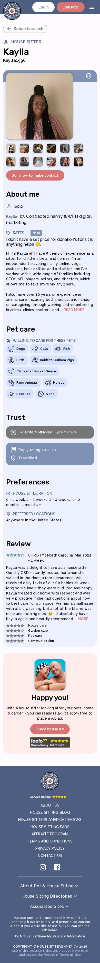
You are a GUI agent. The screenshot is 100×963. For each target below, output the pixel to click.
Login (43, 7)
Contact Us (50, 855)
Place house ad (50, 729)
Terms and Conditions (50, 841)
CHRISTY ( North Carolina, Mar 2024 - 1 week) (60, 557)
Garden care (38, 630)
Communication (41, 641)
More (83, 619)
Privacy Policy (50, 848)
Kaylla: (12, 216)
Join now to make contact (35, 175)
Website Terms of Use (62, 955)
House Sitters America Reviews (50, 820)
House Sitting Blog (50, 812)
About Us (50, 805)
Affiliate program (50, 834)
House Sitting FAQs (50, 827)
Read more (74, 310)
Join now (70, 7)
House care (37, 625)
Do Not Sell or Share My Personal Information (50, 936)
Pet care (35, 636)
